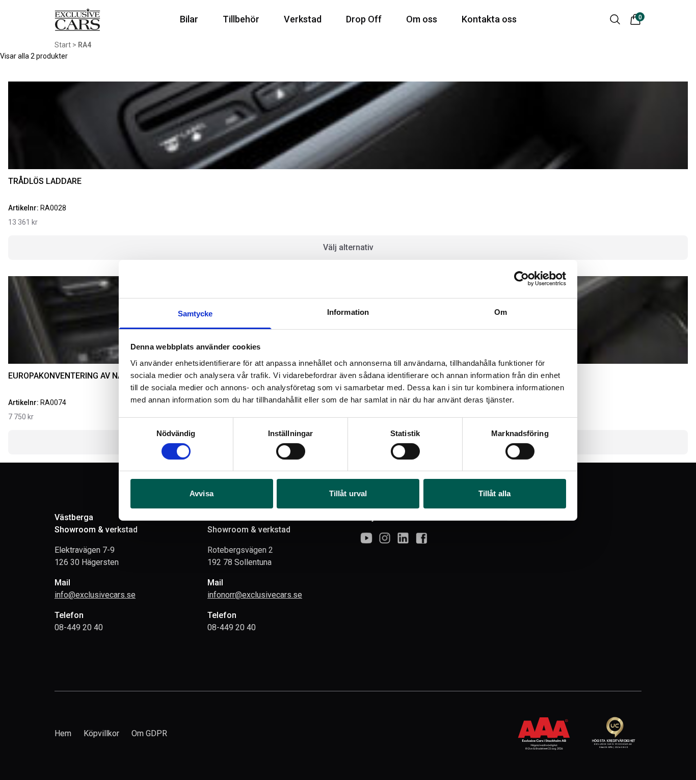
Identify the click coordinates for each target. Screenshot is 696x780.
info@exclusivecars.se (95, 595)
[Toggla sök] (615, 19)
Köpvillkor (101, 733)
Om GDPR (149, 733)
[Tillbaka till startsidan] (77, 19)
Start (63, 45)
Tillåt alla (494, 493)
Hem (63, 733)
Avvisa (201, 493)
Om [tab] (500, 311)
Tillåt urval (348, 493)
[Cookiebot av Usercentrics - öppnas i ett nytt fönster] (521, 278)
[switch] (290, 451)
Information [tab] (348, 311)
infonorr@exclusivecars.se (254, 595)
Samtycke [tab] (195, 313)
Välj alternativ (348, 247)
